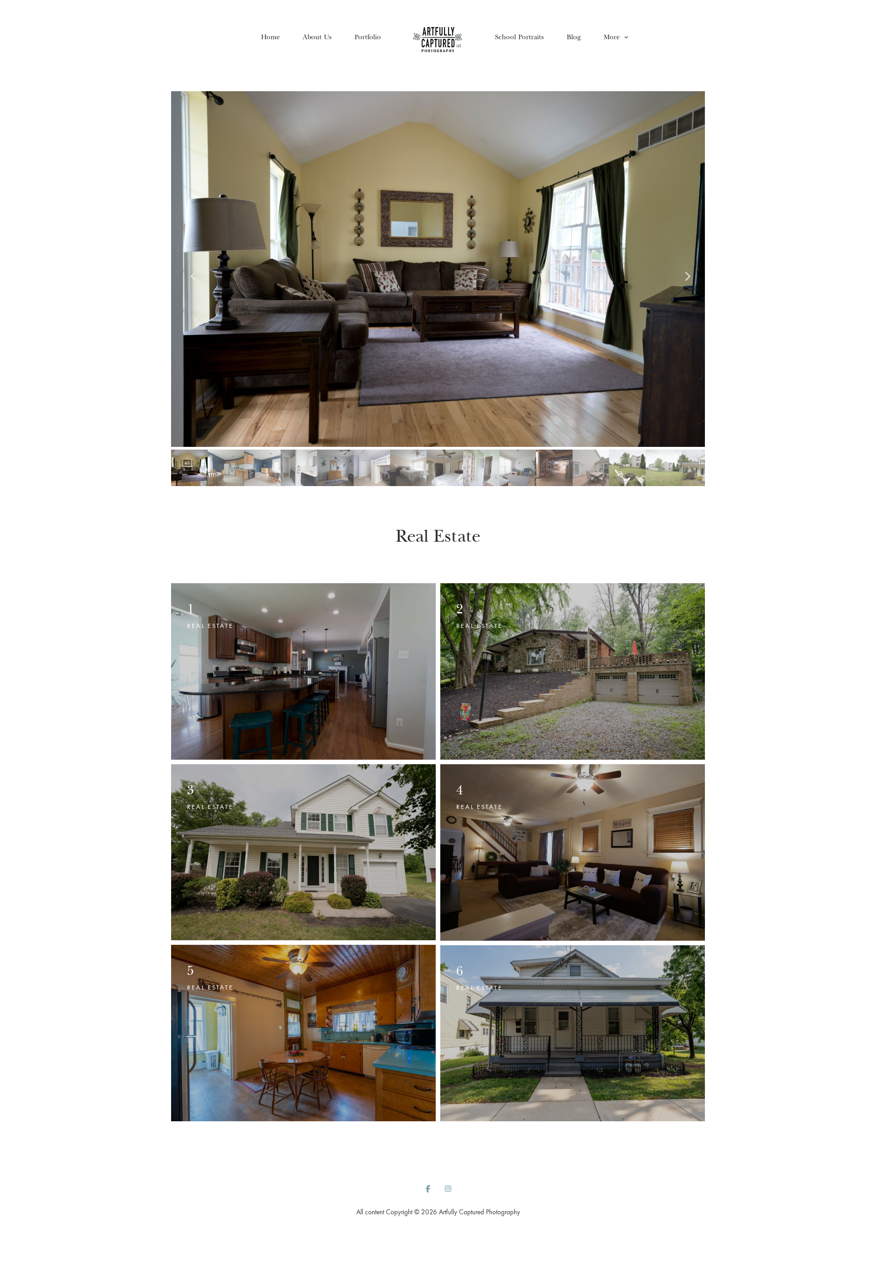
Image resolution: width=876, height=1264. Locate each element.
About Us (317, 36)
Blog (574, 36)
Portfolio (368, 36)
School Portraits (519, 36)
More (613, 36)
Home (270, 36)
